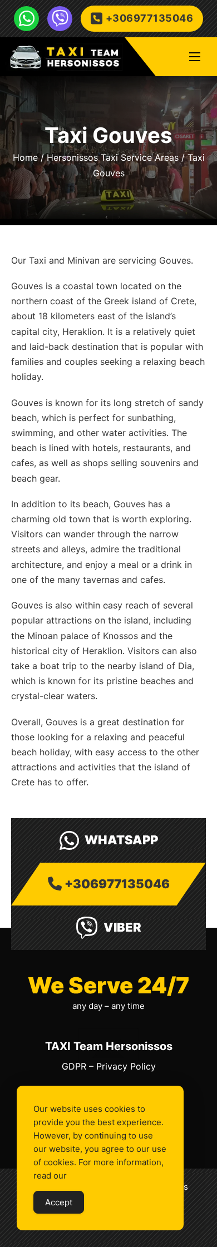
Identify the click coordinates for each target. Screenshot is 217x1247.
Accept (58, 1202)
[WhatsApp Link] (26, 18)
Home (25, 157)
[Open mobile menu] (194, 56)
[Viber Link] (59, 18)
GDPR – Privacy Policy (109, 1066)
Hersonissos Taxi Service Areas (113, 157)
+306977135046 (150, 18)
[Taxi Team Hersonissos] (61, 56)
